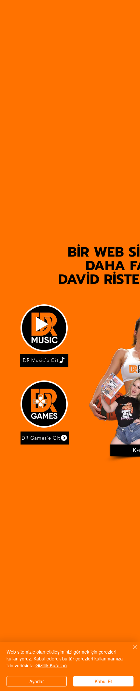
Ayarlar (36, 681)
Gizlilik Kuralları (51, 665)
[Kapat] (131, 651)
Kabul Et (103, 681)
